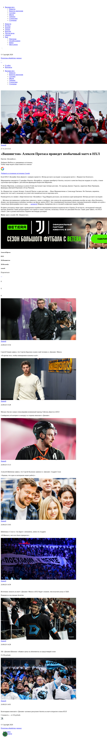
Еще (6, 37)
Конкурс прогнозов (16, 11)
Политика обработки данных (11, 58)
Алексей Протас (6, 252)
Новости (12, 9)
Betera (11, 43)
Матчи (11, 15)
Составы (12, 13)
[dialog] (5, 734)
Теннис (7, 29)
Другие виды (9, 33)
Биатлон (8, 31)
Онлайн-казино (14, 41)
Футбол (7, 26)
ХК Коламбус (5, 264)
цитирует (34, 204)
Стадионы (13, 20)
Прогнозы (12, 39)
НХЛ (2, 256)
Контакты (8, 67)
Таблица (12, 16)
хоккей (3, 268)
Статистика (13, 18)
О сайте (8, 65)
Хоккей (7, 27)
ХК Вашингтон (5, 260)
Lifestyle (8, 35)
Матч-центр (13, 44)
